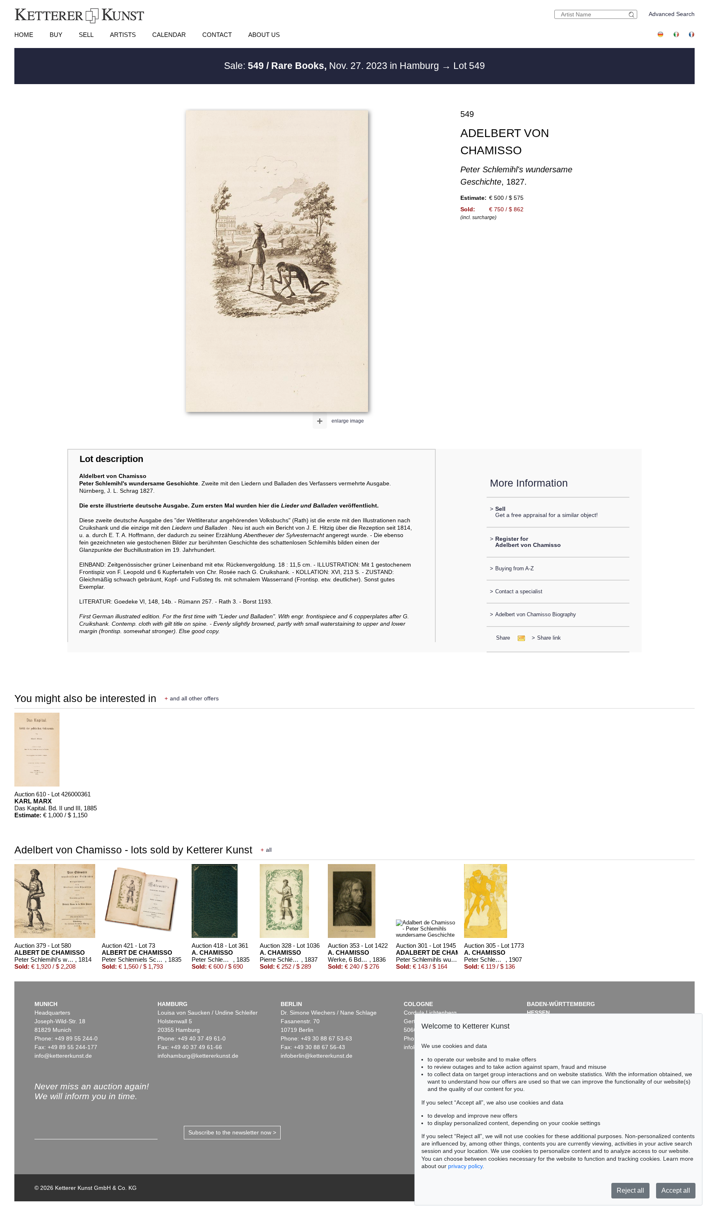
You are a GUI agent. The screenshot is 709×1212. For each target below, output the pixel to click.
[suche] (632, 14)
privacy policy (465, 1166)
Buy (56, 34)
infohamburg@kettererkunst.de (198, 1055)
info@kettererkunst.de (63, 1055)
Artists (123, 34)
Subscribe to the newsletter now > (232, 1132)
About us (264, 34)
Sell (86, 34)
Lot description (111, 459)
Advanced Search (672, 14)
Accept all (675, 1190)
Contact (217, 34)
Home (23, 34)
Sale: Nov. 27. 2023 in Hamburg (332, 65)
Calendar (169, 34)
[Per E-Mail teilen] (519, 638)
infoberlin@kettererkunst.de (316, 1055)
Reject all (630, 1190)
